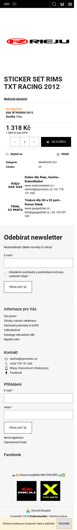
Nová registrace (13, 437)
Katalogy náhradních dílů (19, 334)
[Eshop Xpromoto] (50, 490)
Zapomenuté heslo (15, 442)
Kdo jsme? (10, 316)
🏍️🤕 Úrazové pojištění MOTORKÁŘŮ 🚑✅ (38, 474)
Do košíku (59, 141)
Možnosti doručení (15, 98)
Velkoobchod (12, 330)
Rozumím (64, 523)
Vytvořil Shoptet (41, 510)
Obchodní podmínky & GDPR (21, 325)
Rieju (19, 116)
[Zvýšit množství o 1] (34, 142)
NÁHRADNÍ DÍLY (47, 162)
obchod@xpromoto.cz (23, 358)
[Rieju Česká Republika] (27, 490)
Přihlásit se (18, 287)
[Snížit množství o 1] (15, 142)
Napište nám (12, 339)
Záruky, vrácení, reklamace (20, 320)
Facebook (16, 372)
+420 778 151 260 (21, 363)
